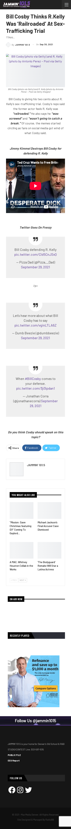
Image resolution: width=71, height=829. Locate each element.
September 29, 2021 (35, 267)
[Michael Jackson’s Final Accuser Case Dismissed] (49, 510)
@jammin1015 (44, 720)
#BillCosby (33, 378)
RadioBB (49, 819)
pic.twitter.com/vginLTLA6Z (35, 325)
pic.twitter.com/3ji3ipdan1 (35, 388)
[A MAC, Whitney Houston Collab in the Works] (21, 550)
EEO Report (14, 760)
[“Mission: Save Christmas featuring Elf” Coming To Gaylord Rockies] (21, 510)
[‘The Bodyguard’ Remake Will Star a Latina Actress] (49, 550)
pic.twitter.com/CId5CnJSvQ (35, 254)
